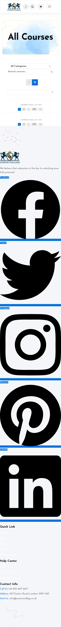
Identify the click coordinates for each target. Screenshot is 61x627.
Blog (2, 538)
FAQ (2, 567)
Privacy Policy (7, 572)
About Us (5, 544)
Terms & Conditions (10, 578)
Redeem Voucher (9, 555)
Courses (4, 532)
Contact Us (6, 549)
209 (34, 109)
